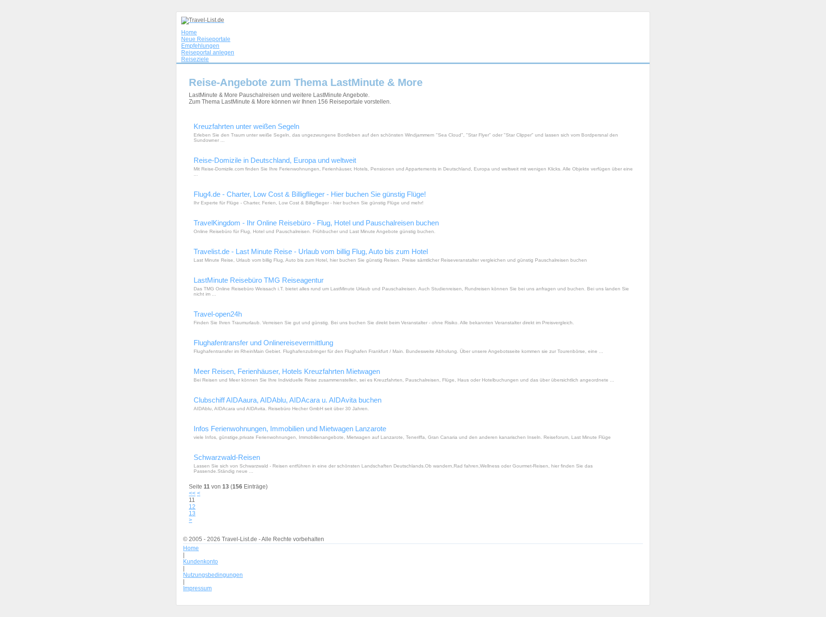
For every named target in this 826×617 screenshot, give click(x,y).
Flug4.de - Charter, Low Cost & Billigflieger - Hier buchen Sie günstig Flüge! (310, 194)
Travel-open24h (218, 314)
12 (192, 506)
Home (189, 32)
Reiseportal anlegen (207, 52)
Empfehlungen (200, 46)
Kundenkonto (200, 561)
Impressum (197, 588)
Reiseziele (195, 59)
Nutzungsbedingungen (213, 575)
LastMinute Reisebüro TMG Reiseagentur (259, 280)
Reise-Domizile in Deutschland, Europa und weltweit (275, 160)
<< (192, 493)
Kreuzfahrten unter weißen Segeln (246, 126)
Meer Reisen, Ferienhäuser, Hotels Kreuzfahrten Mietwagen (287, 371)
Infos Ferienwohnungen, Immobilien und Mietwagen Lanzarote (290, 429)
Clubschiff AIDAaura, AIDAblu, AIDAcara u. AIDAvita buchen (287, 400)
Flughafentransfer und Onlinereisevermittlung (263, 343)
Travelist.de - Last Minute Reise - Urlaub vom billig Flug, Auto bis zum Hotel (311, 251)
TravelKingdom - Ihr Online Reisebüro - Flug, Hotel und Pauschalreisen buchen (316, 223)
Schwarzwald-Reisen (227, 457)
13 (192, 513)
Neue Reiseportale (205, 39)
